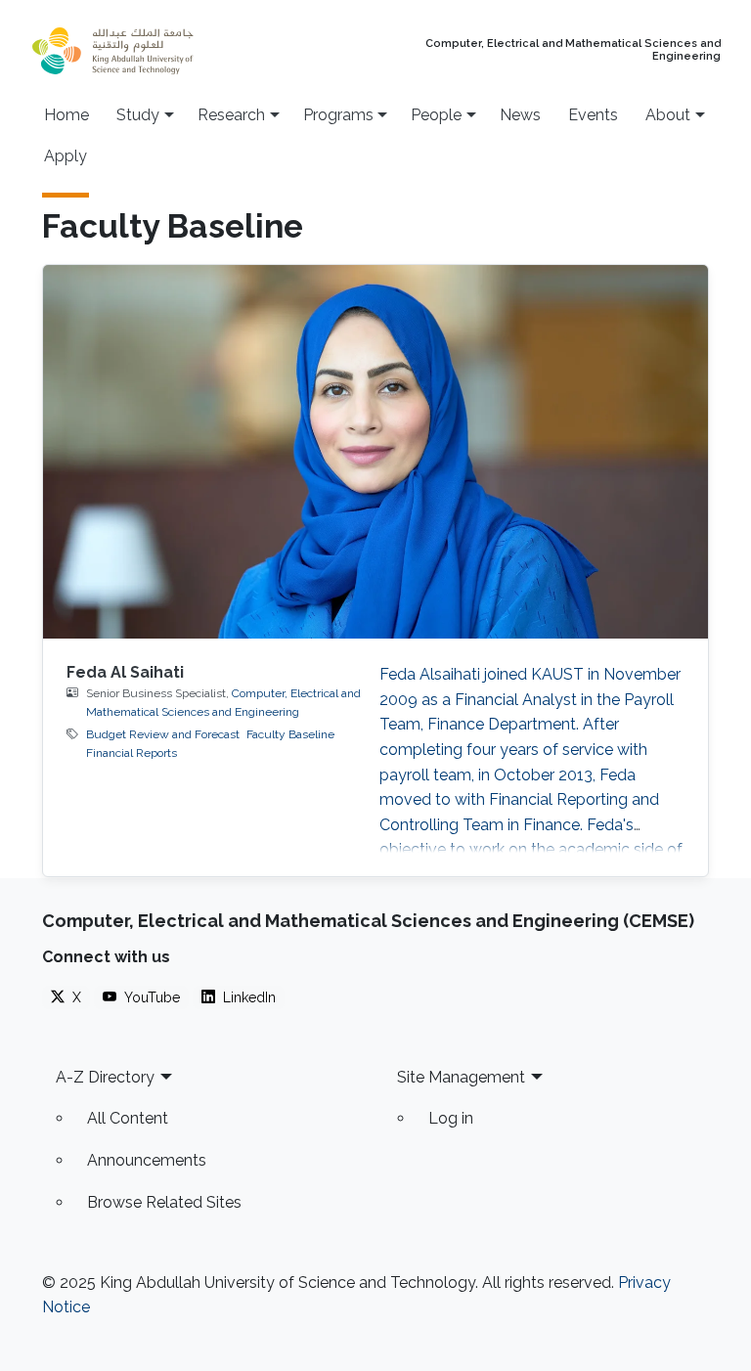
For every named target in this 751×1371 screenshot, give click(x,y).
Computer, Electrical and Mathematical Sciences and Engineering (573, 50)
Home (66, 115)
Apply (65, 156)
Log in (450, 1118)
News (520, 115)
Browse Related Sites (164, 1202)
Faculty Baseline (290, 734)
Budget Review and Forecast (163, 734)
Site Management (461, 1077)
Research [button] (231, 115)
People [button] (436, 115)
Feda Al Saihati (125, 672)
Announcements (146, 1160)
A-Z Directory (105, 1077)
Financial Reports (131, 753)
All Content (127, 1118)
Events (593, 115)
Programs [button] (338, 115)
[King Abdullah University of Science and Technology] (151, 50)
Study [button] (137, 115)
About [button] (667, 115)
